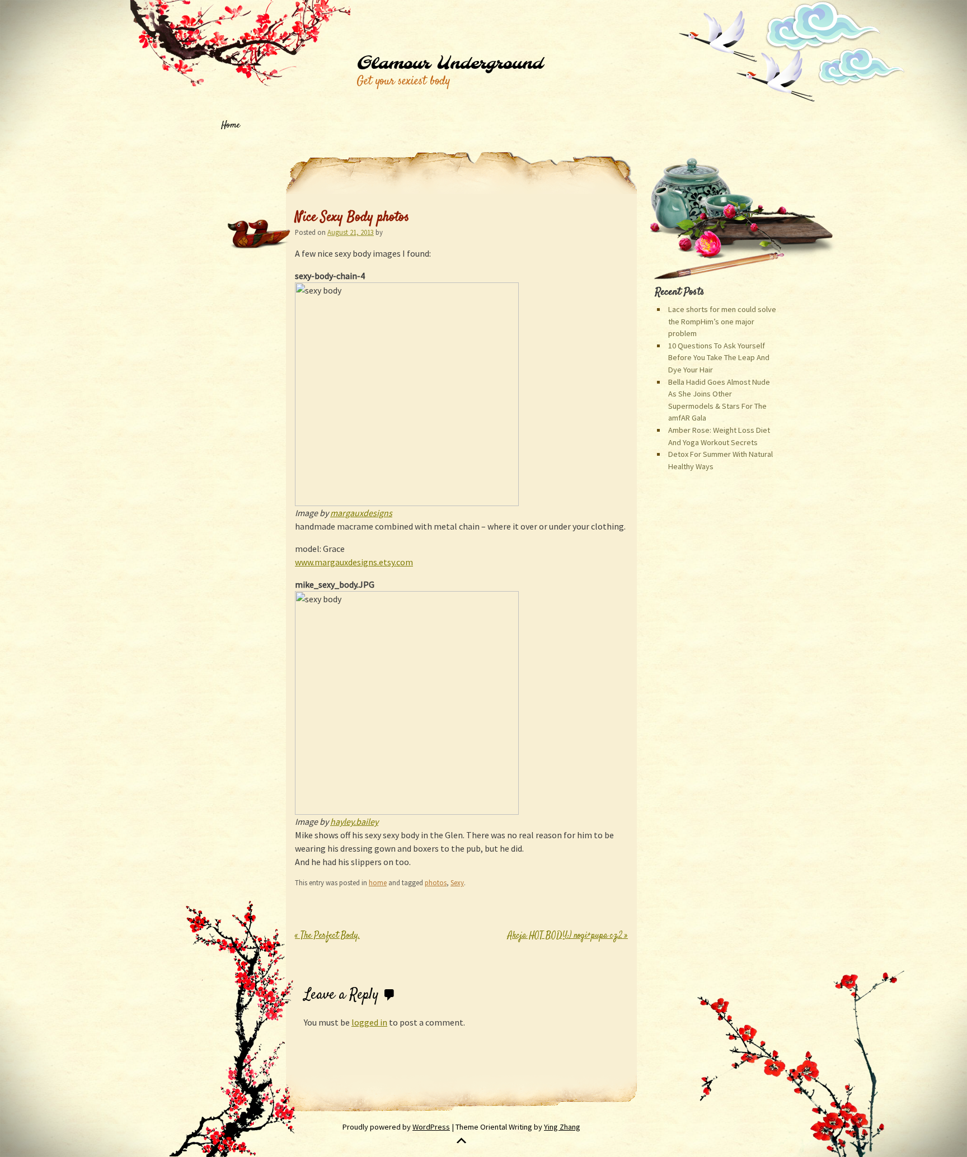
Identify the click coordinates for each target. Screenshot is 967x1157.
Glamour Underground (449, 64)
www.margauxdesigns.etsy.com (354, 562)
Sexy (457, 882)
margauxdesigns (361, 512)
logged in (369, 1022)
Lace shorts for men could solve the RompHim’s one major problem (722, 321)
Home (230, 125)
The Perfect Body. (327, 935)
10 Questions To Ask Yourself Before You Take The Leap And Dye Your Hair (718, 358)
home (378, 882)
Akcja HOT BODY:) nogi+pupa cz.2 (568, 935)
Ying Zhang (562, 1127)
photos (436, 882)
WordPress (431, 1127)
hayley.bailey (354, 821)
